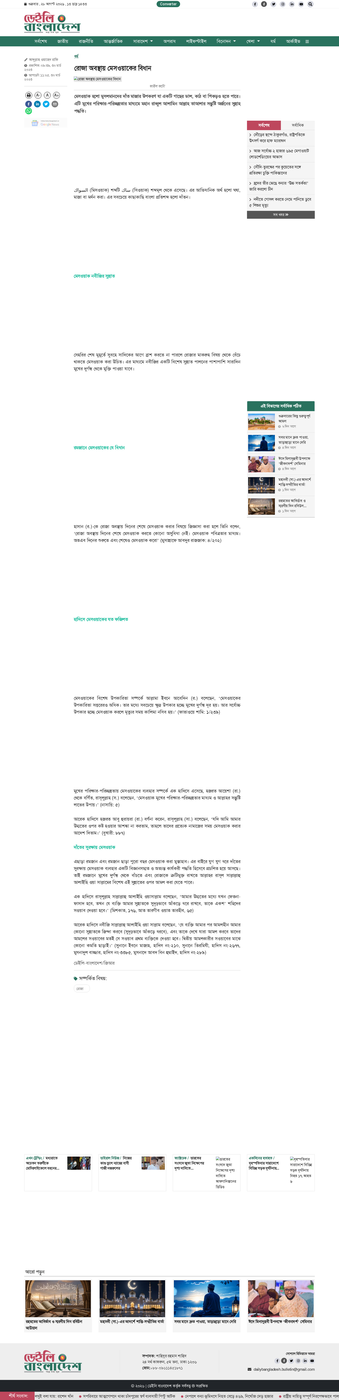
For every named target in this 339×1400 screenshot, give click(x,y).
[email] (55, 104)
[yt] (301, 4)
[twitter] (273, 4)
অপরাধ (169, 41)
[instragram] (282, 4)
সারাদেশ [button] (141, 41)
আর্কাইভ (293, 41)
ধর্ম (273, 41)
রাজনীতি (86, 41)
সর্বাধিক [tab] (297, 125)
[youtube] (312, 1361)
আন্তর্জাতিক (113, 41)
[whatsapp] (29, 111)
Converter (168, 4)
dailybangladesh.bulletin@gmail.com (284, 1369)
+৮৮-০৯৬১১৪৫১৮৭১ (166, 1367)
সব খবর (279, 214)
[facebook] (29, 104)
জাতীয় (62, 41)
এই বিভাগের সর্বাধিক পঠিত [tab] (281, 406)
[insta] (298, 1361)
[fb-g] (264, 4)
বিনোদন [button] (224, 41)
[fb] (255, 4)
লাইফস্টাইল (196, 41)
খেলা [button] (251, 41)
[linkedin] (292, 4)
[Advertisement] (45, 200)
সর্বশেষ (41, 41)
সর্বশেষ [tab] (264, 125)
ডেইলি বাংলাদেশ (160, 1385)
